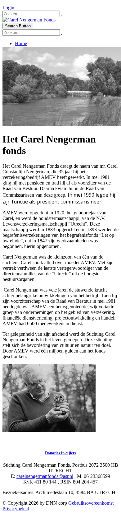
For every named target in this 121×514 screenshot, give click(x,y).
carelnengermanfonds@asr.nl (44, 476)
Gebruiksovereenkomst (91, 503)
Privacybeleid (15, 508)
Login (8, 7)
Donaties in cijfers (60, 453)
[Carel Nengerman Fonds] (29, 19)
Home (21, 43)
